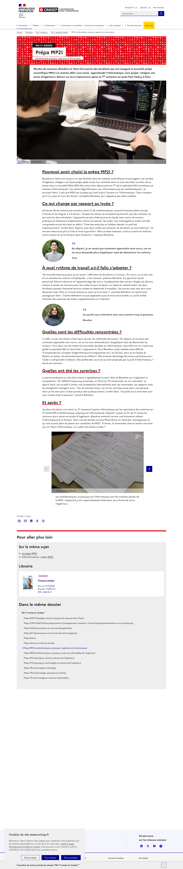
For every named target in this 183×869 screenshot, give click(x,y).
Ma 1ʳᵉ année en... (42, 32)
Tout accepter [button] (71, 857)
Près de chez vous (134, 25)
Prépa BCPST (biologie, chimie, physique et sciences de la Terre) (54, 618)
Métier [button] (36, 25)
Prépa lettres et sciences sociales (39, 643)
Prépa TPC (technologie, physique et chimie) (45, 672)
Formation (29, 32)
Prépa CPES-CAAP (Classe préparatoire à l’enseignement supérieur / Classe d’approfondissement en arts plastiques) (78, 623)
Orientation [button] (50, 25)
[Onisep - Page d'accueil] (48, 10)
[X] (37, 520)
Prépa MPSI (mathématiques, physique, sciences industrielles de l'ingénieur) (59, 653)
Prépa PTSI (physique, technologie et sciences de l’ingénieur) (52, 662)
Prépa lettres (30, 638)
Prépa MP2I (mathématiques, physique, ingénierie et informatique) (55, 648)
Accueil (19, 32)
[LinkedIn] (31, 520)
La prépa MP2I (29, 553)
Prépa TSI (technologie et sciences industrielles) (46, 677)
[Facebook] (43, 520)
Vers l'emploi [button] (115, 25)
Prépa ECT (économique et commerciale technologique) (50, 633)
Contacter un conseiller (72, 25)
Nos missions (158, 7)
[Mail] (25, 520)
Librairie (144, 7)
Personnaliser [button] (30, 857)
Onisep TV (129, 7)
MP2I (50, 556)
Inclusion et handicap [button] (94, 25)
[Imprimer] (19, 520)
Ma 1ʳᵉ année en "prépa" (59, 32)
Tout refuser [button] (50, 857)
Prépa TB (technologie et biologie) (40, 667)
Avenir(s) (149, 25)
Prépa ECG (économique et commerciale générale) (47, 628)
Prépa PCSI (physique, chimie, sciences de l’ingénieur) (49, 657)
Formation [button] (23, 25)
